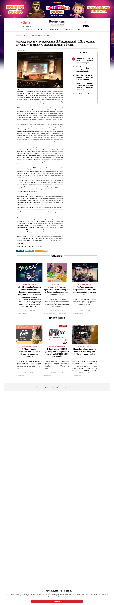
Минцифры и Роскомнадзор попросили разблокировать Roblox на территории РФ (84, 351)
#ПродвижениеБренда (22, 313)
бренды (40, 29)
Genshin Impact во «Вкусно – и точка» (84, 95)
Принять (57, 602)
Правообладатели (53, 29)
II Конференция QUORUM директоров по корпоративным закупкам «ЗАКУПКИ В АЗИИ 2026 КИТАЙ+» (57, 353)
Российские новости (23, 35)
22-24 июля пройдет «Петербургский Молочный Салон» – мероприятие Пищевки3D (29, 353)
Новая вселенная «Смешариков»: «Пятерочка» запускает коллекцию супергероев (84, 87)
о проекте (68, 29)
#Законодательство (76, 375)
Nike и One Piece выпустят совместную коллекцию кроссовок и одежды (84, 77)
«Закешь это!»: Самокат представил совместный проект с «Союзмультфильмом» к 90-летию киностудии (57, 291)
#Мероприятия (20, 375)
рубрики (28, 29)
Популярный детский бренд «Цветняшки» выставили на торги (84, 61)
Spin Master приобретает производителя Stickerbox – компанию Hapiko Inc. (84, 69)
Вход (85, 22)
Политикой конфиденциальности (83, 596)
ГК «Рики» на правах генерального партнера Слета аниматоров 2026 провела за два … (84, 291)
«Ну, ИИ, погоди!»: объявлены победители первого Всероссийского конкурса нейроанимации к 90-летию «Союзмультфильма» (29, 292)
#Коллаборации (63, 313)
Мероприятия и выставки (40, 35)
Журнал (80, 29)
